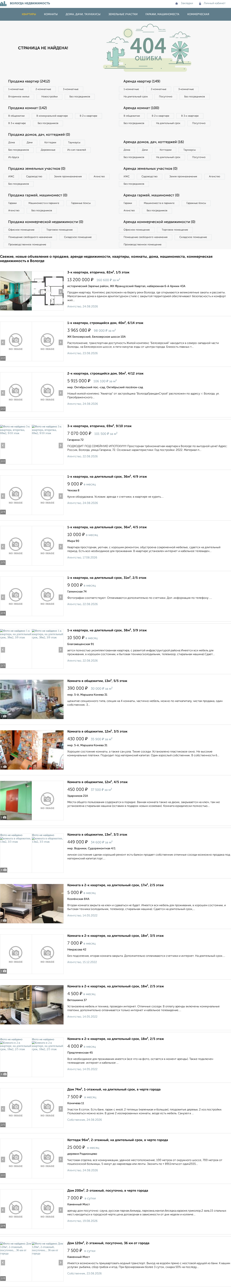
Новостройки (49, 96)
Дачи (29, 142)
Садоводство (34, 176)
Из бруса (13, 157)
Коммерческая (198, 14)
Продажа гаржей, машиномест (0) (37, 195)
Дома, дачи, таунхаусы (83, 14)
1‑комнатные (16, 89)
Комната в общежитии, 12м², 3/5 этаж (97, 731)
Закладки (187, 3)
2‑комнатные (43, 89)
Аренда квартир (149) (141, 81)
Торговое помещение (59, 230)
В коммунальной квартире (52, 116)
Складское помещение (78, 237)
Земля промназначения (68, 176)
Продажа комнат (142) (27, 108)
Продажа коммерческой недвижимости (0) (45, 222)
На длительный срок (136, 96)
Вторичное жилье (18, 96)
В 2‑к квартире (88, 116)
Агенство (99, 176)
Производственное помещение (27, 244)
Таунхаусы (74, 142)
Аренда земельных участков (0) (150, 169)
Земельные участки (123, 14)
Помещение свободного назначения (30, 237)
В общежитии (16, 116)
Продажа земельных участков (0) (36, 169)
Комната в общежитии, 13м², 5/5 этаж (97, 681)
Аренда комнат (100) (141, 108)
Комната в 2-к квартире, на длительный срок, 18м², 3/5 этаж (115, 935)
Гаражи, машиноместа (162, 14)
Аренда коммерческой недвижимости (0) (159, 222)
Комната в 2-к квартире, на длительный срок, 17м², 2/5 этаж (115, 885)
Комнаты (51, 14)
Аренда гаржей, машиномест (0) (151, 195)
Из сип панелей (76, 150)
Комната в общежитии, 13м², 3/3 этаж (97, 834)
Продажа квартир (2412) (29, 81)
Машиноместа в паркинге (44, 203)
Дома (11, 142)
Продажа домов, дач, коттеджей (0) (39, 135)
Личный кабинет (215, 3)
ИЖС (11, 176)
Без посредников (79, 96)
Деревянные (48, 150)
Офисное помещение (21, 230)
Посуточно (165, 96)
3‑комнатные (71, 89)
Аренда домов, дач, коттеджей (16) (153, 142)
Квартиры (29, 14)
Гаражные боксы (81, 203)
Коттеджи (50, 142)
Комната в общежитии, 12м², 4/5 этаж (97, 782)
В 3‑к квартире (17, 123)
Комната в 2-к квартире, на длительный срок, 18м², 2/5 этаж (115, 986)
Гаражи (12, 203)
